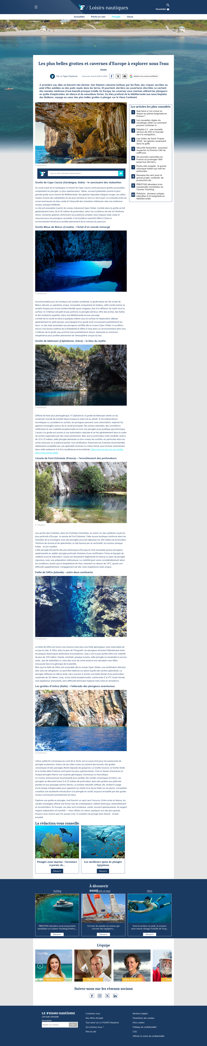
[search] (168, 5)
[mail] (168, 9)
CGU (135, 1031)
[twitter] (107, 996)
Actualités (79, 16)
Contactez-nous (93, 1013)
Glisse (130, 16)
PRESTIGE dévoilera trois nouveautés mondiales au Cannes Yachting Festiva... (57, 927)
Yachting (57, 891)
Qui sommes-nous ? (95, 1027)
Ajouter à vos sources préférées (146, 76)
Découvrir (57, 934)
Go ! (73, 1024)
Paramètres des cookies (143, 1018)
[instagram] (100, 996)
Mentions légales (140, 1013)
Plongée (116, 16)
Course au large (103, 891)
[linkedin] (115, 996)
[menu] (35, 7)
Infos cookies (138, 1022)
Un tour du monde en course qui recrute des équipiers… (103, 927)
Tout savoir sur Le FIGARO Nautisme (102, 1022)
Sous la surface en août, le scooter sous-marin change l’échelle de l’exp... (149, 927)
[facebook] (92, 996)
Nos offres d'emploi (94, 1018)
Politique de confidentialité (144, 1027)
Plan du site (91, 1031)
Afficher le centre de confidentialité (148, 1036)
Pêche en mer (98, 16)
